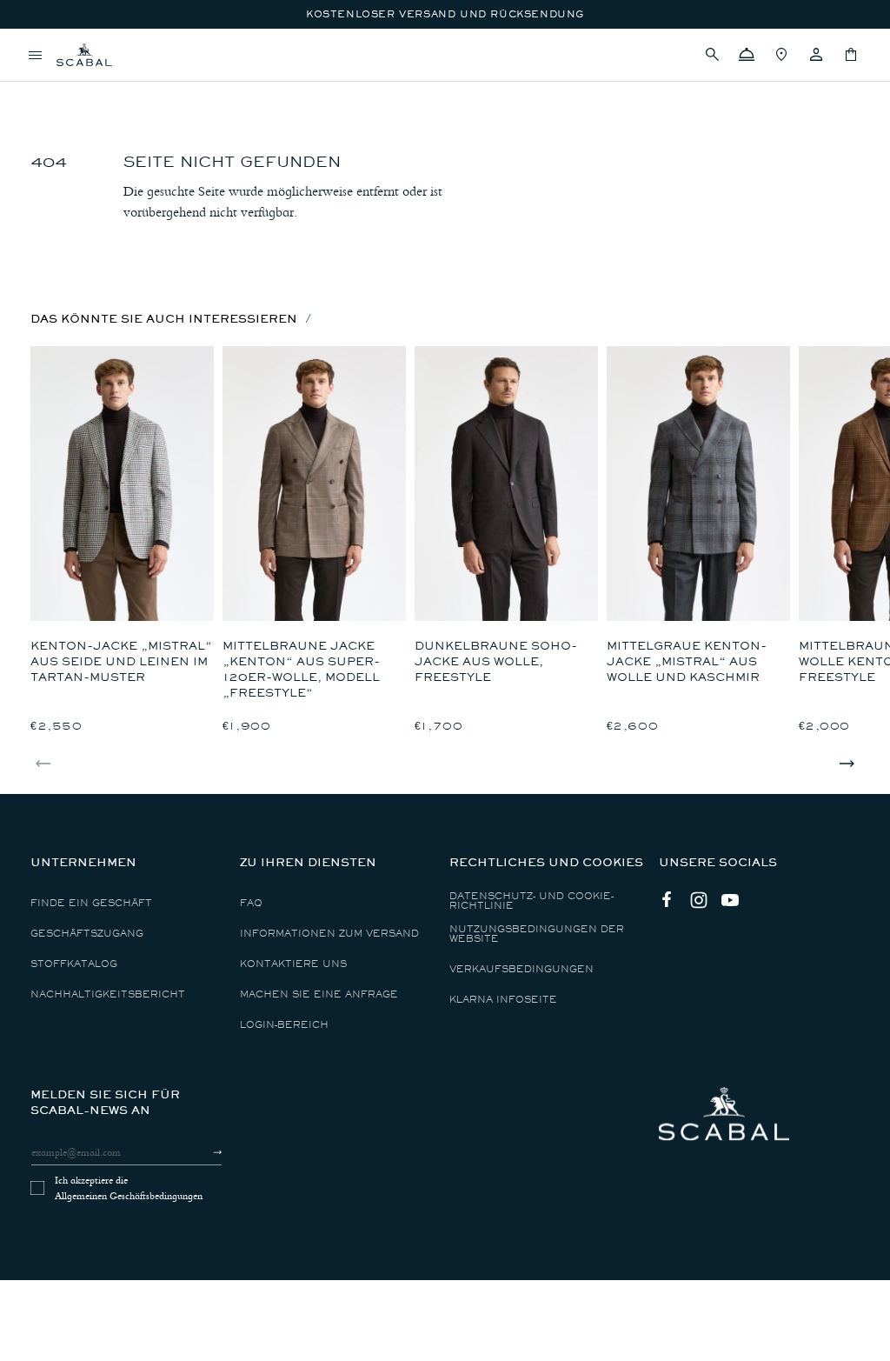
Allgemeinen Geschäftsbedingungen (129, 1196)
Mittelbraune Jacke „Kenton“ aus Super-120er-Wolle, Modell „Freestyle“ (301, 669)
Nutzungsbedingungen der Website (536, 934)
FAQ (251, 903)
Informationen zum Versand (329, 933)
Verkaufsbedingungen (521, 969)
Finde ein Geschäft (91, 903)
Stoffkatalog (73, 964)
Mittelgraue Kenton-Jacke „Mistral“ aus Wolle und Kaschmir (687, 661)
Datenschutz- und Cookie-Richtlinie (531, 901)
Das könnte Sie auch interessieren (163, 318)
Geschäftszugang (86, 933)
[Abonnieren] (202, 1152)
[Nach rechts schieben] (847, 764)
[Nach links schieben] (43, 764)
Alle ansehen (73, 83)
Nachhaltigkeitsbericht (107, 994)
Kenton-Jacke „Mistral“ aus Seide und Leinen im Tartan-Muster (121, 661)
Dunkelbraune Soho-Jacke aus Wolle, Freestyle (496, 661)
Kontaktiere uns (293, 964)
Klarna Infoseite (503, 999)
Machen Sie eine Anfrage (319, 994)
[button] (712, 54)
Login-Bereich (284, 1025)
